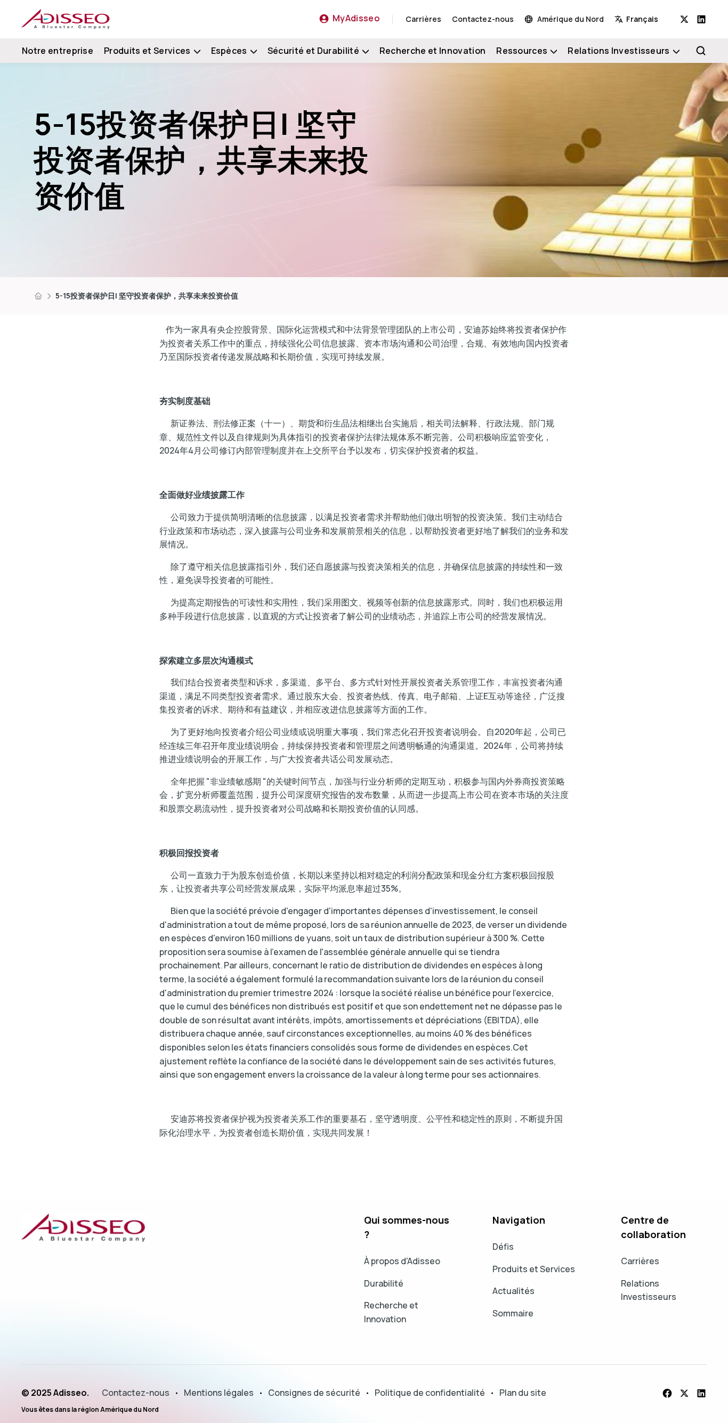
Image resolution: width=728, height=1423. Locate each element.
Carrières (423, 19)
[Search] (700, 50)
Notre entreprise (57, 50)
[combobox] (647, 19)
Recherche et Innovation (432, 50)
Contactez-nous (483, 19)
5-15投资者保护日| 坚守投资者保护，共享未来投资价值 (146, 295)
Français (642, 19)
